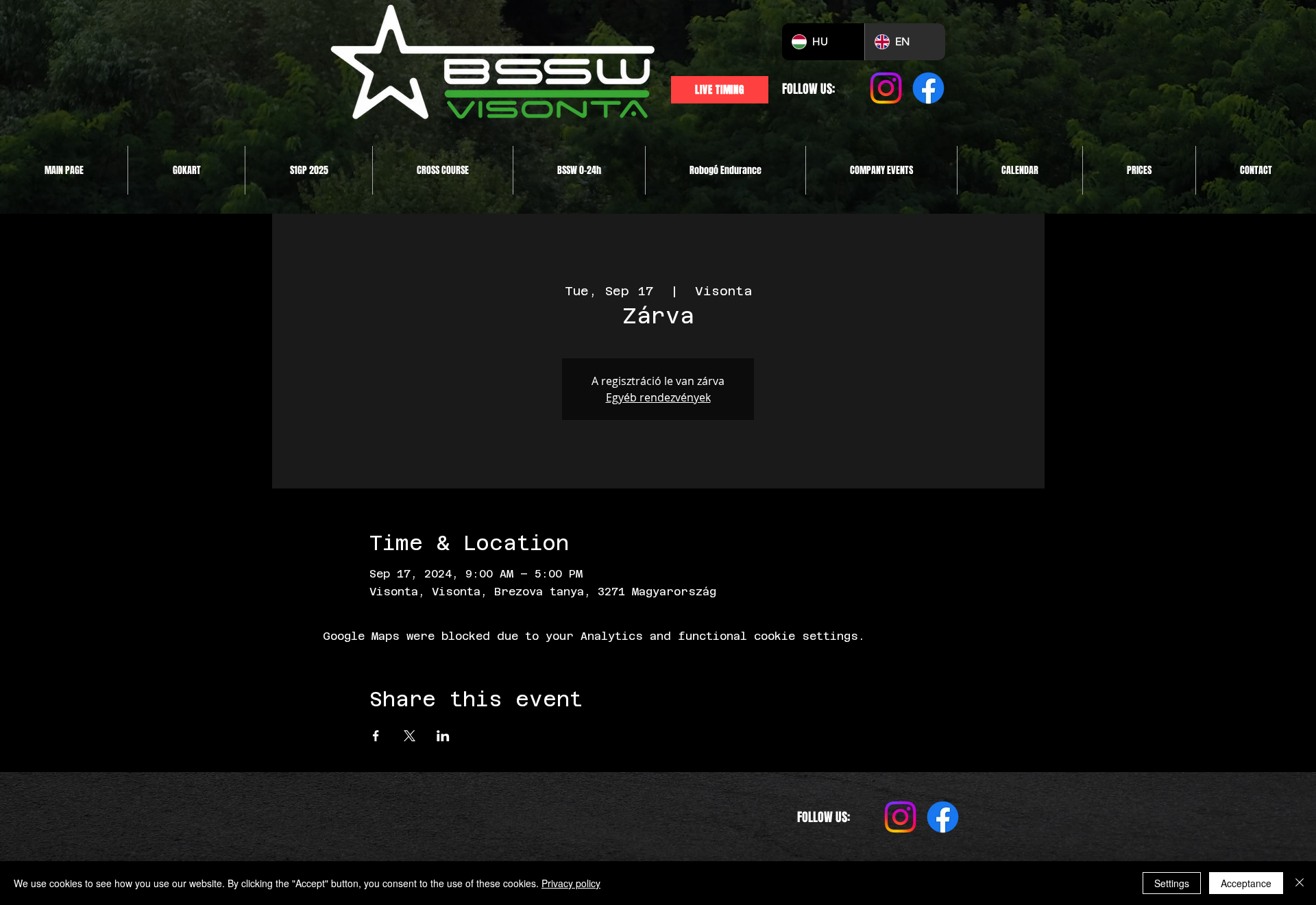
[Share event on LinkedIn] (443, 735)
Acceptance (1246, 883)
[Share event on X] (409, 735)
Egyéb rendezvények (658, 397)
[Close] (1299, 883)
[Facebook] (928, 88)
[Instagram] (886, 88)
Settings (1171, 883)
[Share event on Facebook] (375, 735)
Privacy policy (570, 883)
